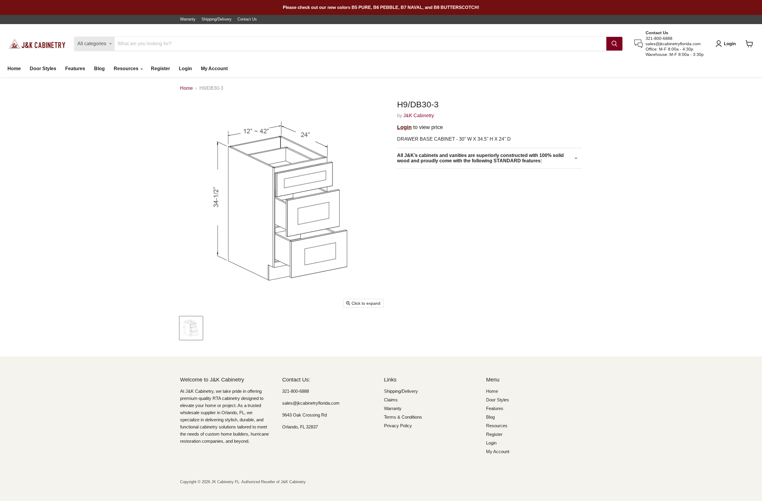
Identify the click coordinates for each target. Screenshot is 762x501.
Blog (99, 68)
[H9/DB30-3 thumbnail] (191, 328)
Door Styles (43, 68)
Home (14, 68)
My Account (214, 68)
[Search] (614, 44)
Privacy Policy (398, 425)
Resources (127, 68)
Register (160, 68)
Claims (391, 399)
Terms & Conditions (403, 417)
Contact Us (247, 19)
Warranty (188, 19)
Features (75, 68)
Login (185, 68)
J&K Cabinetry (418, 115)
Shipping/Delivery (217, 19)
